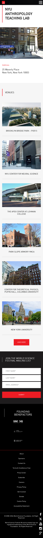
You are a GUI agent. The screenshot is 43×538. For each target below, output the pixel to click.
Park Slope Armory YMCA (21, 252)
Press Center (21, 473)
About (22, 454)
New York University (21, 330)
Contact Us (21, 463)
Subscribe (21, 477)
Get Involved (21, 492)
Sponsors (21, 458)
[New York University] (21, 313)
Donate (21, 496)
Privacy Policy (21, 487)
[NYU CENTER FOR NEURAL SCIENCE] (21, 154)
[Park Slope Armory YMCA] (21, 235)
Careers (21, 482)
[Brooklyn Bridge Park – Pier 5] (21, 114)
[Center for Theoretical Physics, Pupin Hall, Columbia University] (21, 273)
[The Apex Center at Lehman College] (21, 195)
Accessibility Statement (21, 506)
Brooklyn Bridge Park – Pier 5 (21, 131)
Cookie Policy (21, 501)
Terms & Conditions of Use (21, 468)
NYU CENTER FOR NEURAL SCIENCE (21, 174)
